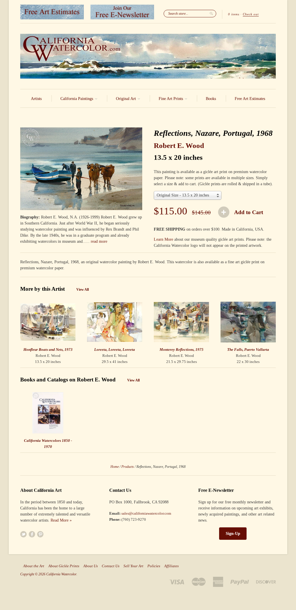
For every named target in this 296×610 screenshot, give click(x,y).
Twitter (23, 534)
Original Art (126, 99)
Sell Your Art (133, 566)
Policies (153, 566)
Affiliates (171, 566)
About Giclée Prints (63, 566)
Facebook (32, 534)
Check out (251, 14)
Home (114, 467)
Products (127, 467)
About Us (90, 566)
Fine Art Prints (171, 99)
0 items (233, 14)
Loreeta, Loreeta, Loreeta (114, 349)
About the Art (33, 566)
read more (99, 241)
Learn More (163, 239)
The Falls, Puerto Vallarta (248, 349)
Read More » (61, 520)
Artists (36, 99)
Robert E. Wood (179, 145)
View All (82, 290)
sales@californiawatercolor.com (146, 513)
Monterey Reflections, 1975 (182, 349)
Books (211, 99)
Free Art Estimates (250, 99)
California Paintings (77, 99)
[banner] (148, 56)
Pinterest (40, 534)
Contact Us (110, 566)
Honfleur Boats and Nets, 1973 (48, 349)
